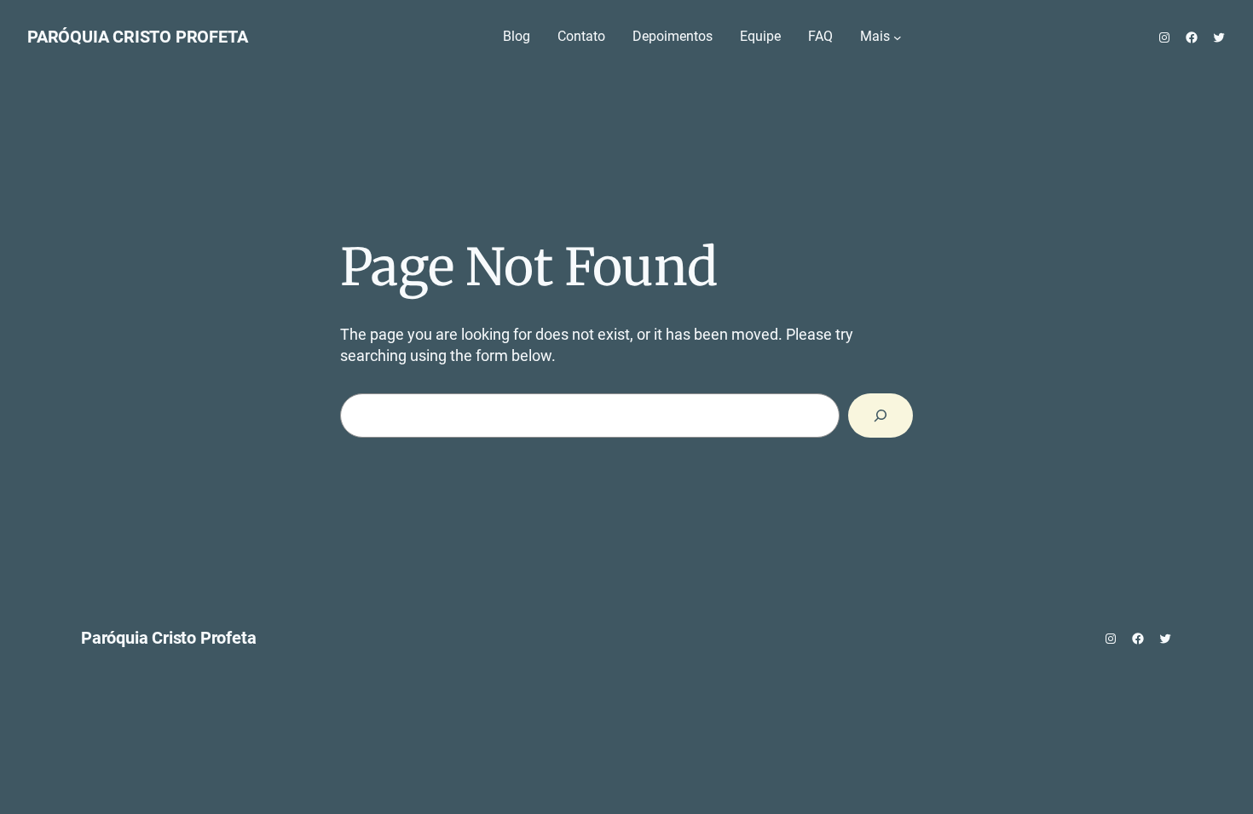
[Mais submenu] (897, 37)
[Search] (880, 415)
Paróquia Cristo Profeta (137, 36)
